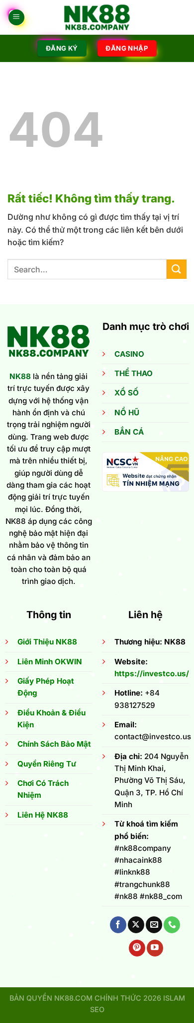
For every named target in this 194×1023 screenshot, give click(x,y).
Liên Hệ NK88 (42, 815)
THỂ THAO (133, 373)
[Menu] (16, 17)
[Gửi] (177, 269)
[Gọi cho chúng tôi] (172, 924)
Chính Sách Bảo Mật (54, 744)
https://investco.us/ (151, 673)
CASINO (129, 354)
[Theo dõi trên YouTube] (155, 948)
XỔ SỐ (126, 392)
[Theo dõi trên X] (136, 924)
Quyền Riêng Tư (46, 763)
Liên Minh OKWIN (49, 661)
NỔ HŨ (126, 412)
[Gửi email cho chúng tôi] (154, 924)
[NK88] (97, 17)
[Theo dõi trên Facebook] (118, 924)
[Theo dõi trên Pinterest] (137, 948)
